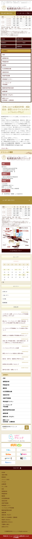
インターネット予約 (23, 13)
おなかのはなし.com (8, 458)
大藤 (26, 25)
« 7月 (2, 282)
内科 (3, 54)
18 (8, 274)
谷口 (21, 21)
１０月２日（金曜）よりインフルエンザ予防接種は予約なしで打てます (15, 314)
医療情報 (5, 302)
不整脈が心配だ (5, 524)
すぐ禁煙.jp (8, 450)
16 (27, 272)
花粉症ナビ (24, 450)
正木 (30, 23)
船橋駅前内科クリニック (10, 427)
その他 (4, 299)
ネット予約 (4, 486)
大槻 (26, 18)
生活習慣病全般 (6, 68)
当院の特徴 (20, 39)
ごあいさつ (5, 295)
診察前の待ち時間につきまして (15, 363)
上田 (26, 21)
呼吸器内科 (5, 61)
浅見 (14, 21)
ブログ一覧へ (4, 148)
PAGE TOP (16, 468)
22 (23, 274)
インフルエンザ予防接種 (6, 83)
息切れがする (5, 526)
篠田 (18, 18)
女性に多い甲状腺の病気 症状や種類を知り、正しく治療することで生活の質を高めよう (15, 341)
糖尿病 (4, 65)
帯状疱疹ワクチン (7, 79)
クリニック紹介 (21, 42)
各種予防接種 (6, 75)
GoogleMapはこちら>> (16, 250)
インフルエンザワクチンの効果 (15, 347)
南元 (14, 18)
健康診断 (4, 91)
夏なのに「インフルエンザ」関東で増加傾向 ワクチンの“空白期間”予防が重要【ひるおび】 (15, 321)
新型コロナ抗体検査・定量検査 (8, 99)
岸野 (30, 21)
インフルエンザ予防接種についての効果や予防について (15, 328)
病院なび (16, 445)
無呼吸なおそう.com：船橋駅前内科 (8, 462)
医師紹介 (3, 42)
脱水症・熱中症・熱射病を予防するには (15, 357)
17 (4, 274)
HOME (3, 39)
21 (19, 274)
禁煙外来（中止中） (8, 95)
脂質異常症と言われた (7, 522)
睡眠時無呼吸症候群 (8, 88)
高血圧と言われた (6, 519)
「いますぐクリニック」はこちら (16, 440)
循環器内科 (5, 58)
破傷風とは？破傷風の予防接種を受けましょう (15, 334)
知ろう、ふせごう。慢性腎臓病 (8, 454)
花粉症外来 (5, 72)
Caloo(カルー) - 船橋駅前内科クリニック (24, 458)
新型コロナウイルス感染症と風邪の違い (15, 352)
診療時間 (19, 46)
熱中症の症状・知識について (15, 368)
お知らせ (5, 291)
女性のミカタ (24, 454)
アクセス (3, 46)
